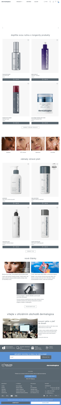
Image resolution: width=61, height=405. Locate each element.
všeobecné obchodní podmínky (22, 392)
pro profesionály (33, 387)
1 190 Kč (16, 247)
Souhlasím (45, 402)
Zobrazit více (30, 251)
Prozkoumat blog (30, 306)
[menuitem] (20, 1)
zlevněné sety (4, 392)
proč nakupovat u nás (34, 392)
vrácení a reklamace (20, 389)
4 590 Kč (45, 79)
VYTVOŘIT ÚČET (30, 376)
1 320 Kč (16, 203)
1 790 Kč (45, 203)
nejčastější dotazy (33, 389)
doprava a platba (19, 387)
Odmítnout (15, 402)
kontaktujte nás (48, 385)
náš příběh (4, 389)
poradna (3, 387)
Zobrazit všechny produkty (30, 127)
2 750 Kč (16, 79)
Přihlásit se (46, 357)
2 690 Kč (16, 123)
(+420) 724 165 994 (50, 391)
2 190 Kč (45, 123)
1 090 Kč (45, 247)
